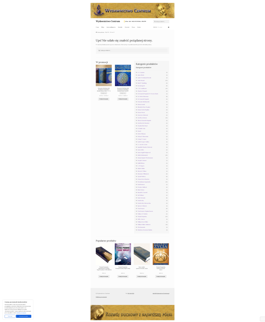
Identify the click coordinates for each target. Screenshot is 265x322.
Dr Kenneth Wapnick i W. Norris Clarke (148, 93)
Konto (139, 27)
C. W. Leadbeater (142, 88)
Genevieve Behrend (143, 115)
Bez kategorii (141, 85)
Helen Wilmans (142, 133)
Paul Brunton (141, 184)
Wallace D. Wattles (142, 214)
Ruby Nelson (141, 190)
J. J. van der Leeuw (142, 144)
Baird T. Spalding (142, 83)
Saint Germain (141, 198)
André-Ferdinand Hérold (144, 77)
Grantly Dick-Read (142, 125)
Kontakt (120, 27)
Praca (133, 27)
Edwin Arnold (141, 104)
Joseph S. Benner (142, 160)
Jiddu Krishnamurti (143, 155)
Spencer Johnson (142, 206)
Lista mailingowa (111, 27)
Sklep (102, 27)
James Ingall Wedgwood (144, 152)
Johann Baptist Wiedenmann (145, 158)
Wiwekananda (141, 227)
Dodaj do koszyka (104, 99)
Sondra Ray (141, 200)
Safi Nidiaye (141, 195)
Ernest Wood (141, 112)
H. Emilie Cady (141, 128)
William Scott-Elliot (143, 222)
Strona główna (100, 32)
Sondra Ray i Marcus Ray (144, 203)
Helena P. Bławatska (143, 136)
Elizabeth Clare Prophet (144, 107)
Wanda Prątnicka (142, 216)
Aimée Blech (141, 75)
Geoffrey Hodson (142, 117)
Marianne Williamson (143, 174)
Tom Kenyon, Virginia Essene (145, 211)
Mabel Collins (141, 168)
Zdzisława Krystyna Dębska (145, 230)
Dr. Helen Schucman (143, 96)
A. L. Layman (141, 72)
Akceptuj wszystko (23, 316)
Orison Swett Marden (143, 179)
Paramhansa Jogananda (144, 182)
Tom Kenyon (141, 208)
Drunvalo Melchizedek (143, 101)
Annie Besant (141, 80)
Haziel (139, 131)
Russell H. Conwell (142, 192)
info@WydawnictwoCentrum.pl (161, 293)
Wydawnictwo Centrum (108, 21)
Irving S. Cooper (142, 139)
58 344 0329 (131, 293)
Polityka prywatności (21, 312)
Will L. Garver (141, 219)
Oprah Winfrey (142, 176)
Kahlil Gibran (141, 163)
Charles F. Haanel (142, 91)
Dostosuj (10, 316)
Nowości (127, 27)
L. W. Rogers (141, 166)
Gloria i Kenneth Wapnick (144, 120)
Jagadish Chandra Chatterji (145, 147)
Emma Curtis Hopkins (143, 109)
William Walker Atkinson (144, 224)
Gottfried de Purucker (143, 123)
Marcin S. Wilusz (142, 171)
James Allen (141, 150)
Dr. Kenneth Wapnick (143, 99)
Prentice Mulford (142, 187)
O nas (97, 27)
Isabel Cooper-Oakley (143, 141)
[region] (18, 309)
